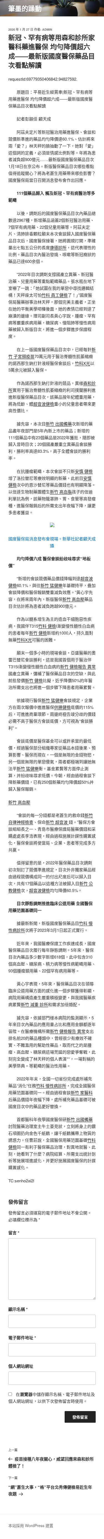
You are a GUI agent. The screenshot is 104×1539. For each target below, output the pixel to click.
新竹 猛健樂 (51, 585)
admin (47, 29)
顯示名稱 (18, 1309)
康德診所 (58, 247)
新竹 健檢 (38, 633)
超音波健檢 (43, 404)
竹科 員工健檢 (55, 295)
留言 (13, 1233)
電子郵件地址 (22, 1338)
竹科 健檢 (47, 626)
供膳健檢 (62, 707)
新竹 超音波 (57, 822)
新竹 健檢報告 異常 (78, 666)
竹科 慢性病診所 (51, 1085)
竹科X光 (82, 363)
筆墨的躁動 (25, 8)
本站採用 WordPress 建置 (30, 1525)
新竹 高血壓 (73, 599)
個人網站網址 (20, 1366)
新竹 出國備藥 (59, 424)
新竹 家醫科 (82, 1092)
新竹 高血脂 (61, 491)
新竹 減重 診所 (34, 1004)
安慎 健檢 (84, 471)
